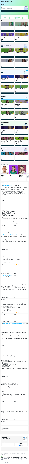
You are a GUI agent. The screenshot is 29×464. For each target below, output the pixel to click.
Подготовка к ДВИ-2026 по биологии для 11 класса (11, 408)
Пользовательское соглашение (20, 452)
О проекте (2, 452)
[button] (14, 10)
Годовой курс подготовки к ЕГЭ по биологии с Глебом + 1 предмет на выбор (13, 323)
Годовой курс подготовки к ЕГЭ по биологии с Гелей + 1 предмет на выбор (13, 352)
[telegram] (1, 462)
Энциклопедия (11, 453)
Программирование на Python (5, 428)
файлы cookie (8, 459)
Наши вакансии (23, 453)
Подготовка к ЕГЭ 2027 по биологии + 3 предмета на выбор (11, 207)
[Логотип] (14, 456)
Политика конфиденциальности (5, 453)
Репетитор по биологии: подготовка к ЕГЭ (9, 185)
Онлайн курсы (2, 432)
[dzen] (7, 462)
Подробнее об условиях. (5, 460)
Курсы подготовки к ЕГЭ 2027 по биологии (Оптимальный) (11, 303)
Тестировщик (2, 429)
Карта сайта (14, 453)
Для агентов (14, 452)
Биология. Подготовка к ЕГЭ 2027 (8, 275)
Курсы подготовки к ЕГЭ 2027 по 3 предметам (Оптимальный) (11, 234)
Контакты (5, 452)
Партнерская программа (10, 452)
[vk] (3, 462)
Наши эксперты (18, 453)
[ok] (5, 462)
